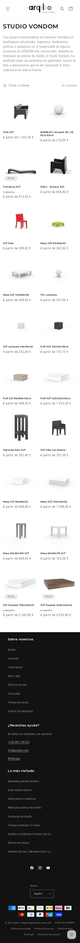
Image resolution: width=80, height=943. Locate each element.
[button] (7, 8)
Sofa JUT (8, 132)
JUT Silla (8, 243)
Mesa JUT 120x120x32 (53, 501)
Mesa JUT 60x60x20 (53, 243)
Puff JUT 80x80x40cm (17, 398)
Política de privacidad (21, 928)
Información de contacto (48, 934)
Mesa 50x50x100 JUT (16, 553)
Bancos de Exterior (19, 842)
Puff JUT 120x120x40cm (55, 398)
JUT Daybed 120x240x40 (18, 605)
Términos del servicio (44, 928)
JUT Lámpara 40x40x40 (18, 346)
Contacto (13, 658)
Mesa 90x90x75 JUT (52, 553)
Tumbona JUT (12, 186)
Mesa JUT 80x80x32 (15, 501)
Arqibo (16, 923)
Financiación (15, 667)
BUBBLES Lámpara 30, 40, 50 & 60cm (57, 134)
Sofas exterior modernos (22, 798)
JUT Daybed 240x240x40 (56, 605)
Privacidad (14, 693)
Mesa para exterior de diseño (24, 807)
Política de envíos (18, 702)
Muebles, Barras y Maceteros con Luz (29, 851)
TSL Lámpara (48, 294)
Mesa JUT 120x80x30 (16, 294)
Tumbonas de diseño (20, 816)
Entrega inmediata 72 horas (24, 825)
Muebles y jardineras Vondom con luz (29, 834)
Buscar (12, 649)
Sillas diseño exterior (20, 790)
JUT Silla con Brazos (53, 449)
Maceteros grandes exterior (23, 781)
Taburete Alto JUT (14, 449)
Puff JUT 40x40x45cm (54, 346)
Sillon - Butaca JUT (52, 186)
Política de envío (65, 928)
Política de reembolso (20, 711)
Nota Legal (14, 676)
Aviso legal (29, 934)
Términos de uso (17, 684)
